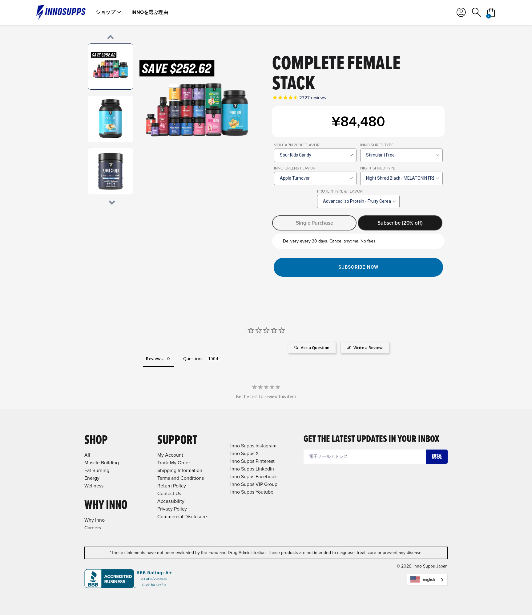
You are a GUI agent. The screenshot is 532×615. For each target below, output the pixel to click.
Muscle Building (101, 462)
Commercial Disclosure (182, 516)
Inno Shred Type (376, 145)
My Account (170, 454)
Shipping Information (179, 470)
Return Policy (171, 485)
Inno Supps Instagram (253, 445)
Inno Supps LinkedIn (252, 468)
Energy (91, 478)
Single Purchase (314, 223)
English (429, 579)
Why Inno (94, 519)
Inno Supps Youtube (251, 491)
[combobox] (427, 580)
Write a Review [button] (368, 347)
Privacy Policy (172, 508)
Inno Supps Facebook (253, 476)
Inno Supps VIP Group (253, 484)
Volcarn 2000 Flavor (297, 145)
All (87, 454)
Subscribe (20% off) (400, 223)
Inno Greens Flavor (294, 168)
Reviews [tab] (154, 358)
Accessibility (170, 501)
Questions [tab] (193, 358)
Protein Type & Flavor (340, 191)
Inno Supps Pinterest (252, 461)
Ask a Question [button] (315, 347)
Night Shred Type (377, 168)
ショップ (105, 12)
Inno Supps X (244, 453)
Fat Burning (96, 470)
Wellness (93, 485)
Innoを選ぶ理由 (149, 12)
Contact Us (169, 493)
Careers (92, 527)
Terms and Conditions (180, 478)
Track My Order (173, 462)
